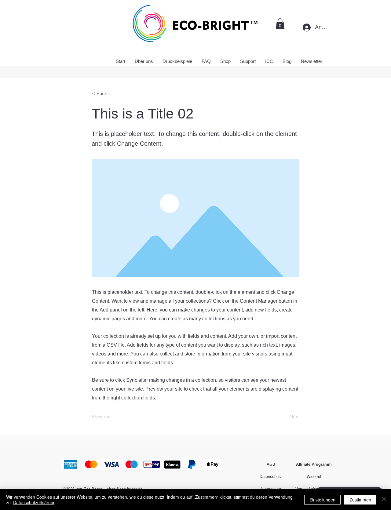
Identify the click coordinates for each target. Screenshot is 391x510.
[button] (280, 23)
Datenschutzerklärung (34, 502)
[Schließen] (383, 499)
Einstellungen (322, 500)
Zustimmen (360, 500)
